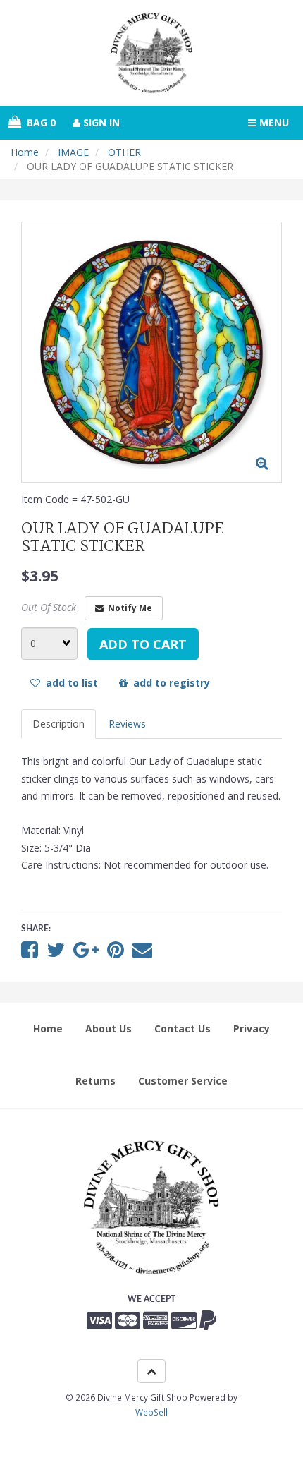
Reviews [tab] (127, 723)
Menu (272, 122)
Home (25, 152)
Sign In (100, 122)
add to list (69, 682)
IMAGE (73, 152)
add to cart (143, 644)
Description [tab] (58, 723)
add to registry (169, 682)
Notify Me (128, 608)
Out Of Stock (48, 607)
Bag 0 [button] (38, 122)
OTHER (124, 152)
